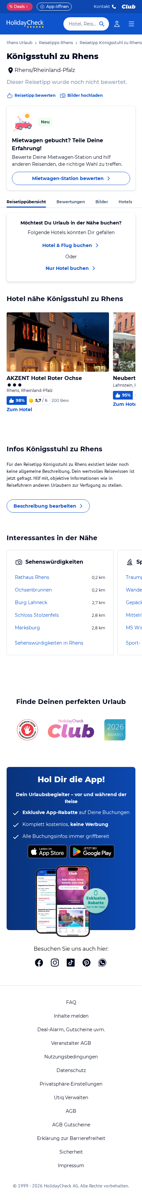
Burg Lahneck (31, 602)
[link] (117, 24)
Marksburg (27, 628)
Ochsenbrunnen (33, 590)
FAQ (71, 1002)
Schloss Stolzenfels (37, 615)
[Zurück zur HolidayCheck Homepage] (25, 24)
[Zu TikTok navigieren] (70, 963)
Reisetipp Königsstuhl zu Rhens (111, 42)
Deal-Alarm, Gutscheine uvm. (71, 1030)
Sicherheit (71, 1152)
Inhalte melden (71, 1016)
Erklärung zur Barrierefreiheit (71, 1138)
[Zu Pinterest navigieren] (86, 963)
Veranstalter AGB (71, 1043)
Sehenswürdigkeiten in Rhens (49, 643)
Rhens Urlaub (19, 42)
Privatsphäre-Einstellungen (71, 1084)
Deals (17, 6)
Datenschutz (71, 1070)
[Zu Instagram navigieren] (55, 963)
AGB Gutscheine (71, 1125)
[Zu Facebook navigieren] (39, 963)
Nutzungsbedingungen (71, 1057)
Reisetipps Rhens (56, 42)
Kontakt (102, 6)
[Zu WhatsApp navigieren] (102, 963)
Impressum (71, 1165)
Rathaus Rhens (32, 577)
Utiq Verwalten (71, 1098)
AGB (71, 1111)
